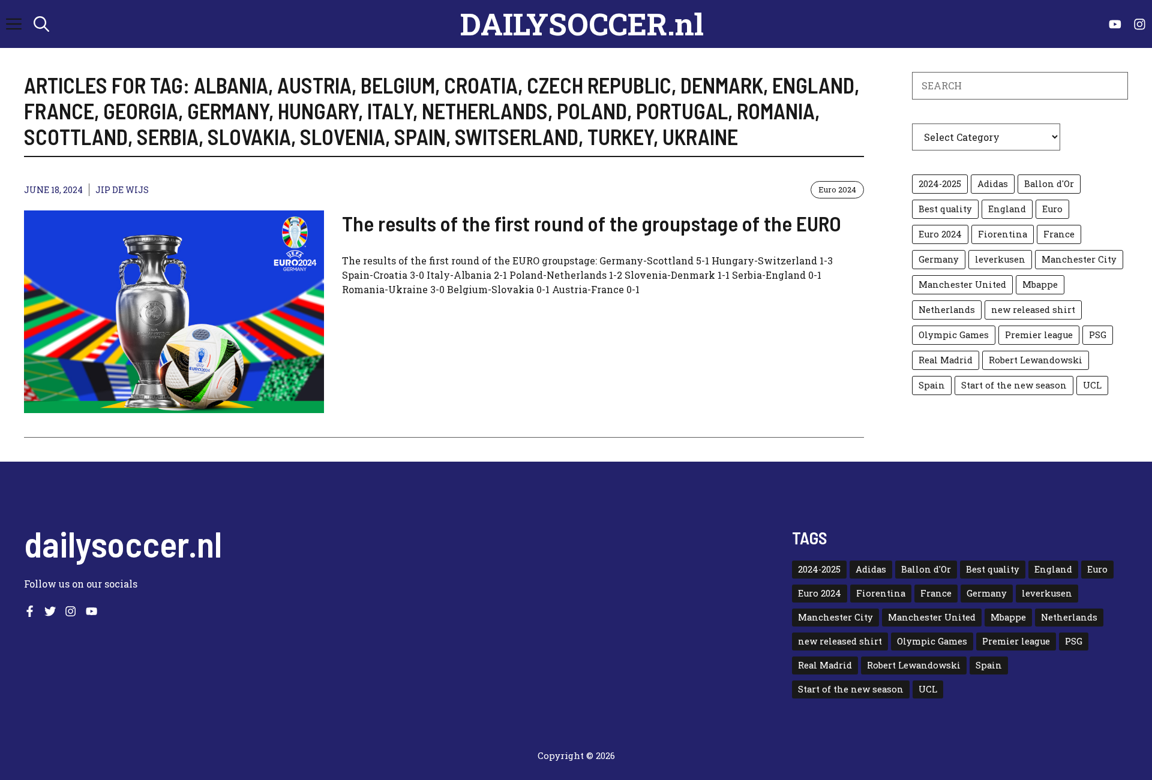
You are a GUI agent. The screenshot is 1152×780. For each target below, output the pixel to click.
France (1059, 234)
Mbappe (1040, 284)
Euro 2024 (837, 189)
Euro (1052, 209)
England (1007, 209)
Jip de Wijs (122, 189)
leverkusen (1000, 259)
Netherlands (947, 309)
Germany (939, 259)
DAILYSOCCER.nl (582, 24)
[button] (41, 24)
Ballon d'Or (1049, 183)
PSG (1097, 335)
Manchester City (1079, 259)
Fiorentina (1002, 234)
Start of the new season (1014, 385)
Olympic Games (954, 335)
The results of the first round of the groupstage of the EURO (591, 223)
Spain (932, 385)
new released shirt (1033, 309)
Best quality (945, 209)
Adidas (992, 183)
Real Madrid (946, 360)
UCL (1092, 385)
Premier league (1039, 335)
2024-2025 (940, 183)
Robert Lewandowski (1035, 360)
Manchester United (962, 284)
